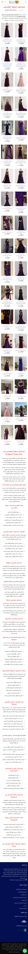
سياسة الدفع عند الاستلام (21, 903)
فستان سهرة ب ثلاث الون (7, 232)
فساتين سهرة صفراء (22, 945)
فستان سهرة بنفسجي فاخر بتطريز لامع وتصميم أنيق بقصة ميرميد (21, 327)
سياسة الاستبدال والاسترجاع (20, 897)
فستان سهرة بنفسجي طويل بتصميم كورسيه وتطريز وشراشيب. (20, 41)
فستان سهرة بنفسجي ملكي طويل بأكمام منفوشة (7, 138)
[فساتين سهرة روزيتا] (14, 2)
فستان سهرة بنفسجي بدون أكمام (7, 209)
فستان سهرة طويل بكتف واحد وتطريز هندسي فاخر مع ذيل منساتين (21, 114)
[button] (26, 2)
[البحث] (5, 2)
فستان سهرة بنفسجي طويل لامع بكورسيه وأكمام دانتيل (20, 163)
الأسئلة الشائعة (23, 908)
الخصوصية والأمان (22, 892)
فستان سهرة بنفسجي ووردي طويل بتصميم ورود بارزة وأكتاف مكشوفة (21, 90)
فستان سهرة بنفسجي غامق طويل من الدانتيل (7, 90)
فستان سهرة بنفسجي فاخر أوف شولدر (20, 279)
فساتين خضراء (23, 943)
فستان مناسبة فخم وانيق (21, 350)
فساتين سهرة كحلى (13, 944)
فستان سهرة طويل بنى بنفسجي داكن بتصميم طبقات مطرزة (7, 41)
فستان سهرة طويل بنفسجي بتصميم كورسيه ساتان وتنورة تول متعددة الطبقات (21, 65)
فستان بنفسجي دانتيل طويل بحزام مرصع (7, 374)
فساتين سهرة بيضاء (18, 946)
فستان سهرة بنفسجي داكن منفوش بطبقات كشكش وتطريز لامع (7, 114)
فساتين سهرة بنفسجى (6, 943)
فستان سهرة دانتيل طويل (21, 419)
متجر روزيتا (20, 10)
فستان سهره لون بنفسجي (20, 374)
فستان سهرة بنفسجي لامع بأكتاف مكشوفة (20, 138)
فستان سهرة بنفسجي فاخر (7, 256)
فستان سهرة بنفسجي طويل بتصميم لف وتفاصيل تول (7, 163)
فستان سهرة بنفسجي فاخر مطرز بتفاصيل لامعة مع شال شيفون (7, 303)
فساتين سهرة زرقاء (5, 944)
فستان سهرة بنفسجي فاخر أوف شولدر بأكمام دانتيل (7, 279)
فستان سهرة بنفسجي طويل (20, 233)
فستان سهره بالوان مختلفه (7, 420)
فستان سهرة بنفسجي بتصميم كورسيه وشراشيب (20, 209)
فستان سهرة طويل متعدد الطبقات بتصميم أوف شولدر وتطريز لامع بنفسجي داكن (7, 65)
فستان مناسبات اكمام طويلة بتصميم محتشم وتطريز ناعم (21, 303)
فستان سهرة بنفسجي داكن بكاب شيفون (7, 186)
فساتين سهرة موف (13, 945)
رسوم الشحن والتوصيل (21, 889)
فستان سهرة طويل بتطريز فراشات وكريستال (20, 186)
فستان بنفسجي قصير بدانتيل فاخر (20, 397)
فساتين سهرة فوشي (22, 944)
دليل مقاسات (23, 895)
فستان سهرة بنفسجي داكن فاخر (7, 327)
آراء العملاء (24, 900)
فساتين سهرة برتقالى (16, 943)
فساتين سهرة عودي (5, 945)
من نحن (25, 905)
